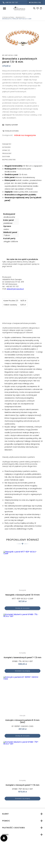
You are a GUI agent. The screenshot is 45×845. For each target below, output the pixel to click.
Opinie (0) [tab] (6, 150)
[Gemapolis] (19, 8)
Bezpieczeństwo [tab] (9, 159)
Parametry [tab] (6, 144)
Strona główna (8, 17)
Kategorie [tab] (6, 147)
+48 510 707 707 (11, 2)
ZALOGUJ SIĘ (36, 2)
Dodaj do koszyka (22, 608)
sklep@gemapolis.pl (15, 289)
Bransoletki (20, 17)
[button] (10, 131)
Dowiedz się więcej (22, 671)
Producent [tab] (7, 153)
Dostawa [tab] (6, 156)
